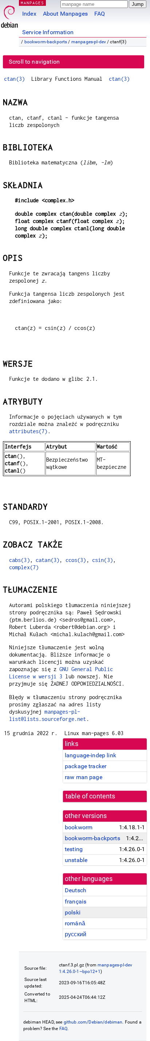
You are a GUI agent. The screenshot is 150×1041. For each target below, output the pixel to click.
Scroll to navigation (34, 61)
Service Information (48, 32)
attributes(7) (28, 431)
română (75, 923)
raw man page (83, 777)
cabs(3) (19, 560)
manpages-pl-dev (88, 41)
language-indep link (90, 755)
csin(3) (102, 560)
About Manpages (65, 13)
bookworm (78, 827)
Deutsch (75, 890)
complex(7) (24, 567)
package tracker (85, 766)
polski (72, 912)
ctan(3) (14, 79)
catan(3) (47, 560)
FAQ (99, 13)
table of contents (90, 796)
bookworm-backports (45, 41)
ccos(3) (76, 560)
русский (75, 934)
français (75, 901)
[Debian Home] (9, 14)
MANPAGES (32, 2)
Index (29, 13)
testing (74, 849)
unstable (76, 860)
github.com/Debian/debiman (93, 1022)
